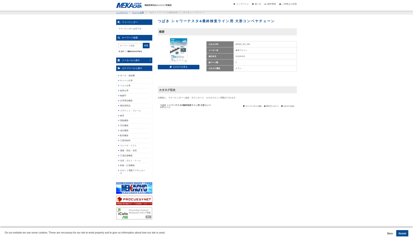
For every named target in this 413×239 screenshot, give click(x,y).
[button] (5, 235)
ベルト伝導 (125, 85)
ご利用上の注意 (289, 4)
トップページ (242, 4)
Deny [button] (390, 233)
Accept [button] (402, 233)
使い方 (258, 4)
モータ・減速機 (127, 75)
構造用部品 (125, 105)
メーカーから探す (131, 60)
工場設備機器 (126, 155)
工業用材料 (125, 140)
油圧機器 (124, 130)
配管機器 (124, 135)
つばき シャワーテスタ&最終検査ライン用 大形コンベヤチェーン (185, 106)
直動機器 (124, 120)
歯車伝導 (124, 90)
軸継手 (123, 95)
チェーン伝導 (138, 12)
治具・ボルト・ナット (130, 160)
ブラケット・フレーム (130, 110)
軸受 (122, 115)
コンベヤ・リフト (128, 145)
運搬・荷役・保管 (128, 150)
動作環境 (271, 4)
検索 (146, 45)
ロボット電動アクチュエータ (132, 171)
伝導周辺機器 (126, 100)
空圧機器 (124, 125)
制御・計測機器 (127, 165)
